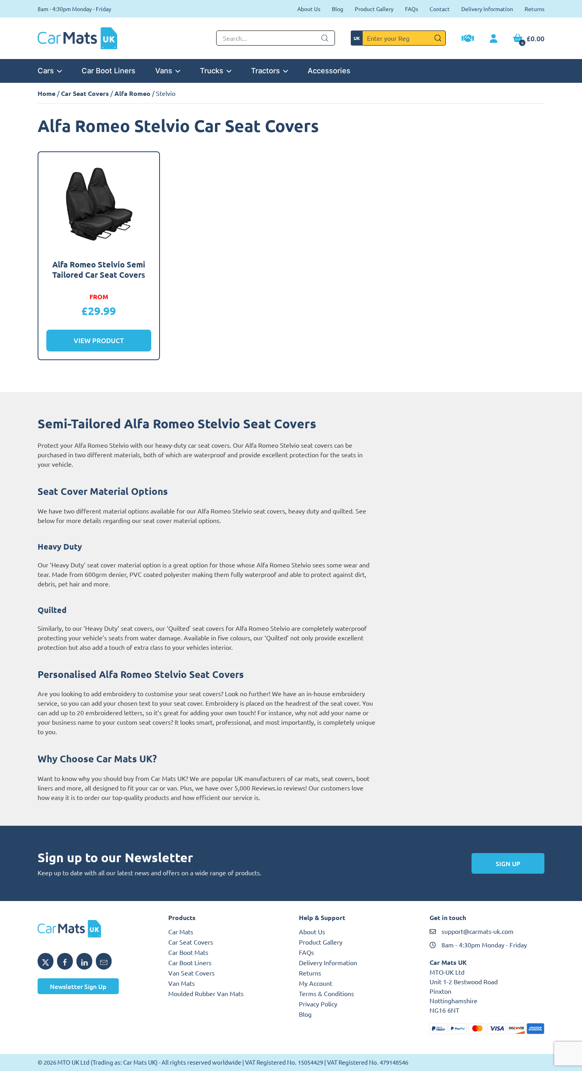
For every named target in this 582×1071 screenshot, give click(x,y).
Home (46, 93)
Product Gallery (374, 8)
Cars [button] (46, 70)
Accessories (329, 70)
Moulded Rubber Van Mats (205, 993)
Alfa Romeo (132, 93)
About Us (308, 8)
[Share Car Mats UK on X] (45, 961)
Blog (337, 8)
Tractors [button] (265, 70)
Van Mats (181, 983)
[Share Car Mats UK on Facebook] (65, 961)
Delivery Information (487, 8)
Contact (440, 8)
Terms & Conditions (326, 993)
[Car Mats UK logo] (95, 929)
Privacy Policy (318, 1004)
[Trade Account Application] (468, 39)
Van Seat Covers (191, 973)
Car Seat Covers (85, 93)
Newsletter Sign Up (78, 986)
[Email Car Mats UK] (104, 961)
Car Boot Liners (108, 70)
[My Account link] (493, 39)
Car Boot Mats (188, 952)
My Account (315, 983)
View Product (99, 340)
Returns (534, 8)
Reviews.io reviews (278, 788)
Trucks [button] (211, 70)
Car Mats (180, 931)
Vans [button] (163, 70)
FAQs (411, 8)
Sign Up (508, 863)
